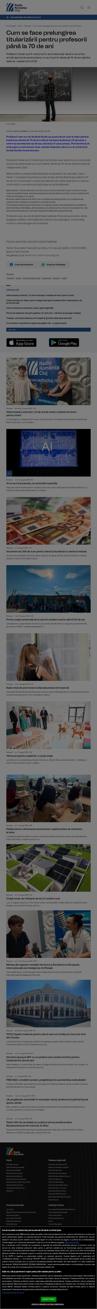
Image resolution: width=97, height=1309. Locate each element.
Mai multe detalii (72, 1242)
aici (20, 1259)
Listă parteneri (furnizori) (13, 1293)
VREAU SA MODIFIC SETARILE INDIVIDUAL (47, 1304)
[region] (48, 1267)
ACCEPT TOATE (48, 1299)
